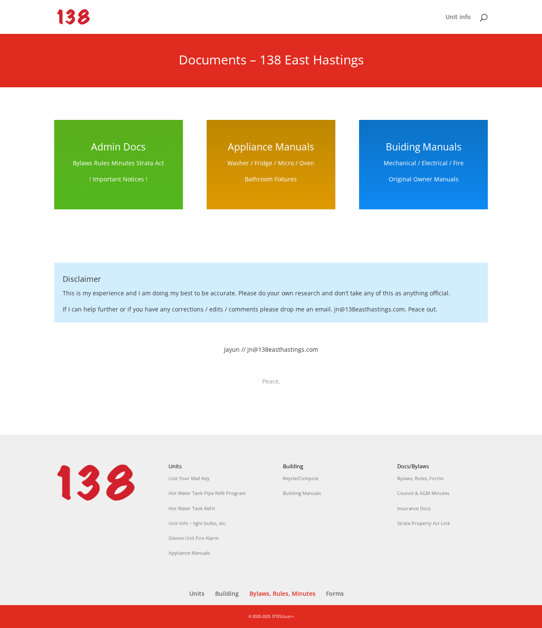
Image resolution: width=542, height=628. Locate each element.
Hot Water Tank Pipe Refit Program (207, 493)
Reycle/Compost (300, 478)
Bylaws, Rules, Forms (420, 478)
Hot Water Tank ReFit (192, 508)
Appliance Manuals (189, 553)
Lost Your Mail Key (189, 478)
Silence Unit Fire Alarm (193, 538)
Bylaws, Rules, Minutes (282, 593)
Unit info (458, 17)
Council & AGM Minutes (423, 493)
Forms (335, 593)
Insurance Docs (414, 508)
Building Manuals (302, 493)
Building (227, 593)
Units (197, 593)
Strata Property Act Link (423, 523)
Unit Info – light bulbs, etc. (198, 523)
